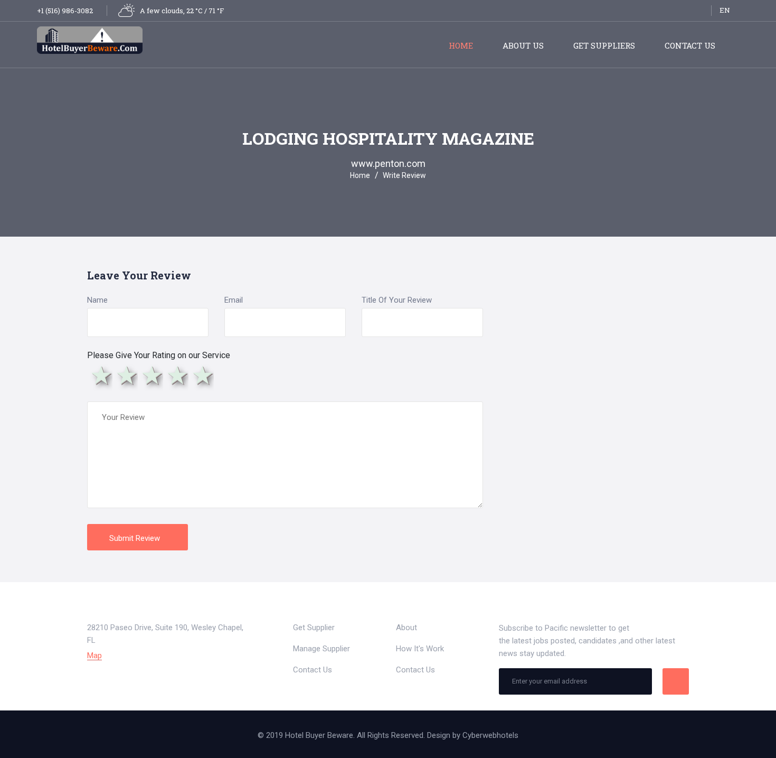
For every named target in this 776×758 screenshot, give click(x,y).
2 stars (125, 375)
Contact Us (690, 45)
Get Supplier (314, 627)
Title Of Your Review (397, 300)
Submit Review (135, 538)
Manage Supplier (321, 648)
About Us (523, 45)
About (406, 627)
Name (97, 300)
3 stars (150, 375)
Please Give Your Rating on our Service (158, 355)
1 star (99, 375)
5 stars (201, 375)
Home (461, 45)
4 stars (175, 375)
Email (233, 300)
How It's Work (420, 648)
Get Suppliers (604, 45)
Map (94, 655)
